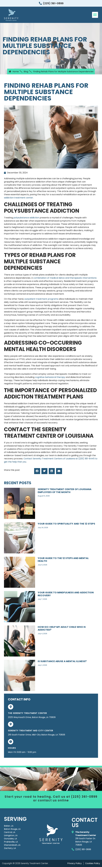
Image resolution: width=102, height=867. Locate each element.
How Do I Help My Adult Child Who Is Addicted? (62, 628)
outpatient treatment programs (41, 298)
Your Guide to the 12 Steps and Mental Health (63, 559)
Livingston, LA (11, 835)
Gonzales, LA (10, 838)
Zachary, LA (10, 848)
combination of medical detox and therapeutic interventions (65, 277)
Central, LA (9, 832)
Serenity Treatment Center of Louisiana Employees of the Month (64, 491)
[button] (95, 15)
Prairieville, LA (11, 841)
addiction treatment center (18, 197)
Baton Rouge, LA (12, 829)
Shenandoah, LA (12, 845)
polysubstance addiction (26, 217)
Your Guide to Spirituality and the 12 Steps (66, 523)
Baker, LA (8, 825)
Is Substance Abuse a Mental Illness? (62, 661)
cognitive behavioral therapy (50, 377)
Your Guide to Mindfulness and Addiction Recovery (66, 594)
